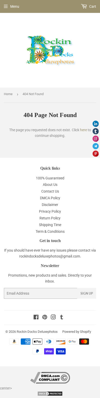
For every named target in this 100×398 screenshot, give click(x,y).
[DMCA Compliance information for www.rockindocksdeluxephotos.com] (50, 382)
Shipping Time (50, 225)
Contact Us (50, 191)
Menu (14, 6)
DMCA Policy (50, 198)
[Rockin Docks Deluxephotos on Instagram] (53, 318)
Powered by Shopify (76, 332)
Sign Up (87, 293)
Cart (92, 6)
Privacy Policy (50, 211)
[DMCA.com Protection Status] (50, 395)
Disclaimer (50, 205)
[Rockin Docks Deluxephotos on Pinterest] (44, 318)
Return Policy (50, 218)
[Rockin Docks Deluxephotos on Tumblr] (61, 318)
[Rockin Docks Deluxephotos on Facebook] (36, 318)
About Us (50, 185)
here (83, 130)
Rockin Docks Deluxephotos (37, 332)
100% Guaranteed (50, 178)
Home (8, 94)
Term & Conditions (50, 231)
